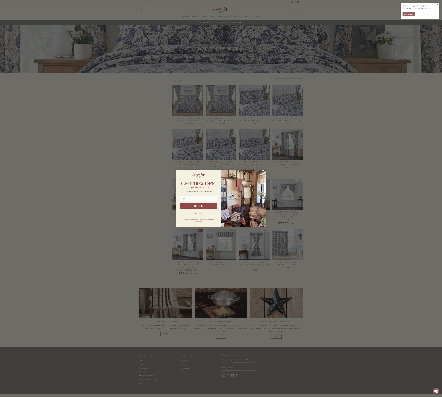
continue (198, 206)
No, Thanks (198, 213)
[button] (436, 391)
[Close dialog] (263, 173)
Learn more (408, 14)
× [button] (437, 4)
